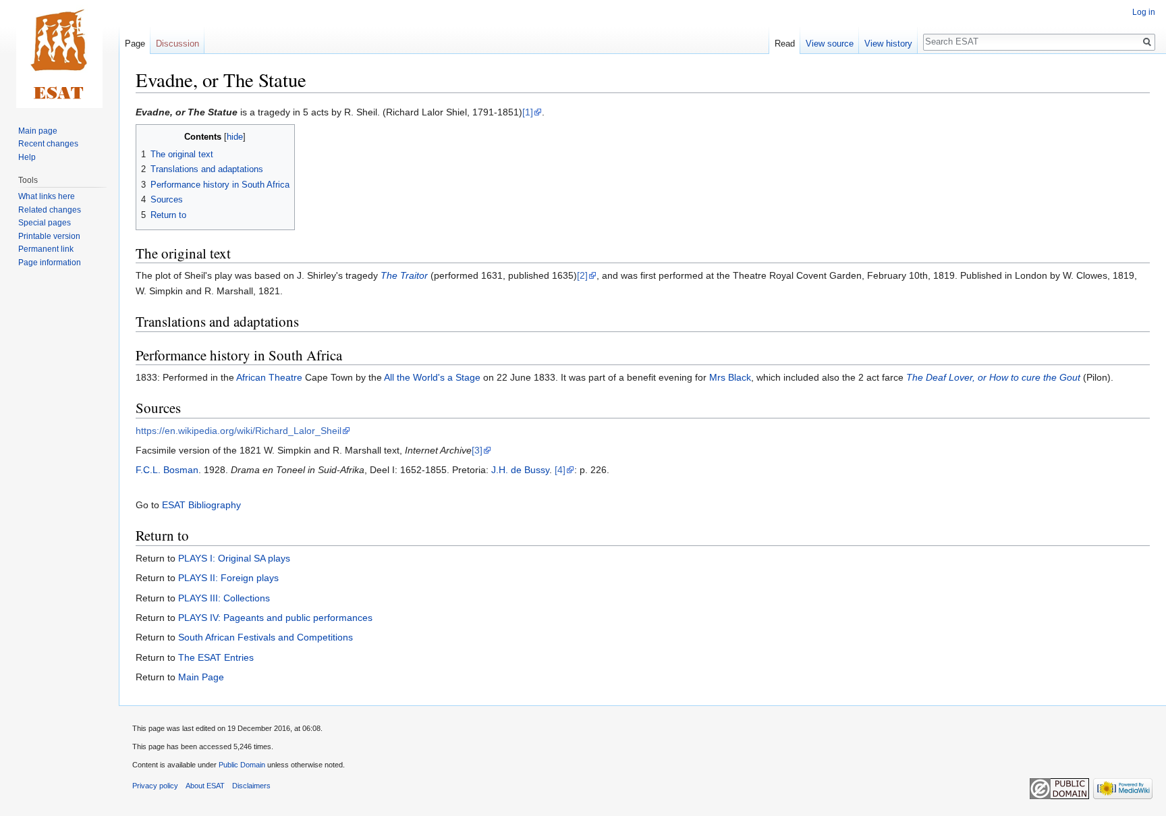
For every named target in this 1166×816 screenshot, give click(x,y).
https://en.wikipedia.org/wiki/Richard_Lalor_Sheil (238, 430)
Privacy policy (155, 786)
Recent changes (48, 143)
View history (888, 43)
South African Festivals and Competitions (265, 637)
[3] (477, 450)
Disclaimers (251, 786)
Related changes (49, 210)
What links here (46, 196)
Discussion (177, 43)
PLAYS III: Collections (224, 598)
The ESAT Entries (216, 657)
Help (27, 157)
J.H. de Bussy (520, 469)
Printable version (49, 236)
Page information (49, 262)
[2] (582, 275)
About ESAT (205, 786)
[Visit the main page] (59, 54)
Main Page (201, 677)
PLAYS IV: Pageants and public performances (275, 617)
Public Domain (242, 765)
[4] (560, 469)
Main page (37, 131)
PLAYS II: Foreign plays (228, 577)
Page (135, 43)
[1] (527, 112)
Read (785, 43)
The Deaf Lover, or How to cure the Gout (993, 377)
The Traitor (404, 275)
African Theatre (269, 377)
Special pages (44, 222)
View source (830, 43)
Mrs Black (730, 377)
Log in (1143, 12)
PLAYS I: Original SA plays (234, 558)
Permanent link (46, 249)
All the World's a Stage (432, 377)
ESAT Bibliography (201, 504)
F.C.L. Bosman (167, 469)
